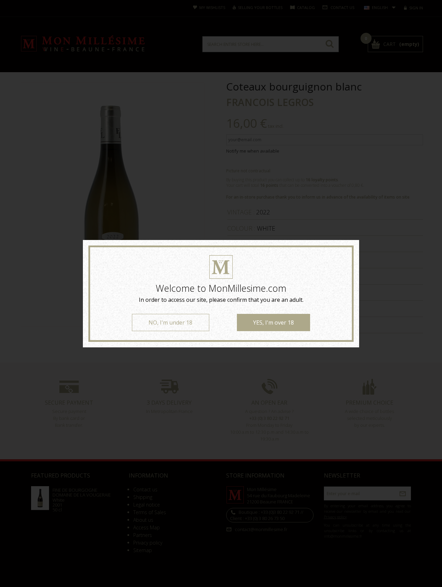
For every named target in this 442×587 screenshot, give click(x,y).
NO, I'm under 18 (170, 322)
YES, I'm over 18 (273, 322)
